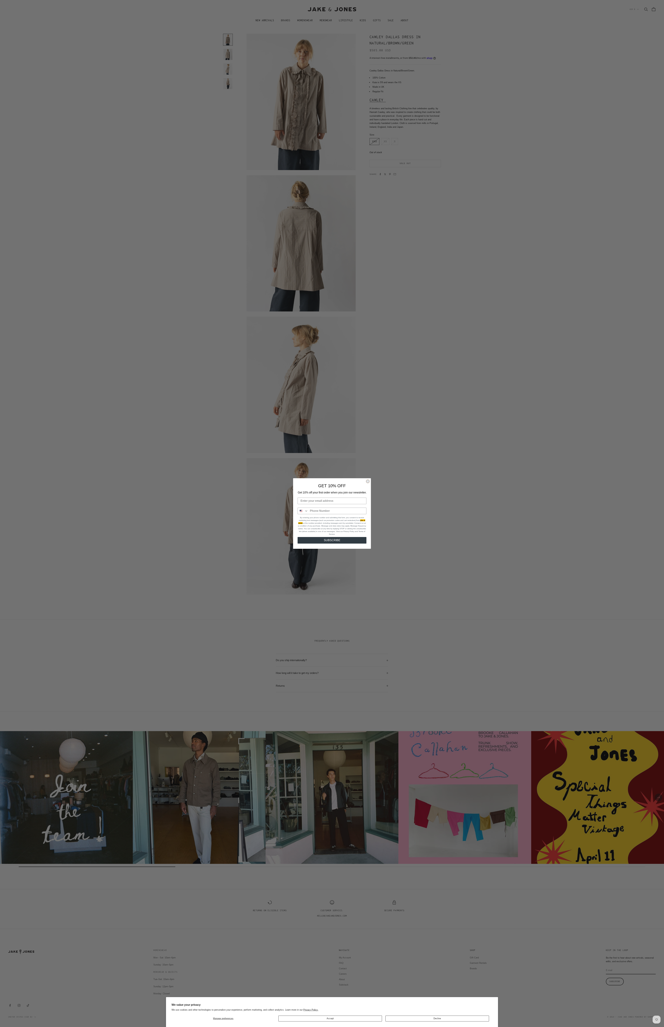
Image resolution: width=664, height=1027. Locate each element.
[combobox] (303, 511)
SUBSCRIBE (332, 540)
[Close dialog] (368, 481)
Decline (437, 1018)
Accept (330, 1018)
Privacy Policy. (310, 1010)
